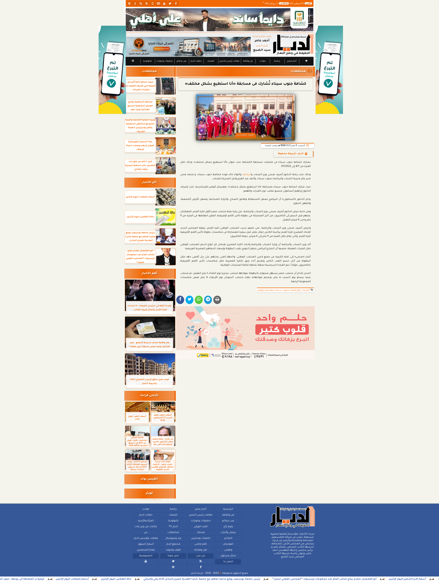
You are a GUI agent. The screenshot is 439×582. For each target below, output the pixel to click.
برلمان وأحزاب (228, 532)
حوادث (262, 61)
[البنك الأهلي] (219, 19)
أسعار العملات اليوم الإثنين (111, 579)
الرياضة (246, 174)
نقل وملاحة (200, 550)
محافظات (298, 71)
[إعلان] (112, 70)
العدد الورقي (200, 526)
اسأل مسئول (228, 556)
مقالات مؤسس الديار (146, 538)
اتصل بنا (228, 561)
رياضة (277, 61)
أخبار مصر (291, 61)
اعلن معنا (173, 556)
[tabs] (129, 3)
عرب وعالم (181, 61)
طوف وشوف (173, 550)
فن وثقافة (248, 61)
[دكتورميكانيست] (188, 47)
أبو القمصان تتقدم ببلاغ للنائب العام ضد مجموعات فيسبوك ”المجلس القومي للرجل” (363, 579)
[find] (141, 3)
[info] (135, 3)
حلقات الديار (196, 61)
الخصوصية (145, 556)
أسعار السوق (145, 544)
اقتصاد (210, 61)
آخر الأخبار (149, 182)
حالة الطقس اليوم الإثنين (155, 579)
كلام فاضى (200, 544)
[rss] (147, 3)
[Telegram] (208, 300)
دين (146, 532)
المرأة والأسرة (146, 521)
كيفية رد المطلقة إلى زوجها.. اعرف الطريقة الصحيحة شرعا (48, 579)
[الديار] (329, 70)
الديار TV (173, 526)
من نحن (200, 556)
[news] (158, 3)
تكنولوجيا (147, 61)
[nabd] (152, 3)
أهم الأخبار (149, 273)
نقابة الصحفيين (146, 550)
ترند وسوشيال (173, 538)
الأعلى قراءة (149, 395)
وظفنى (228, 550)
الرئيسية (228, 509)
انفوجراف (228, 544)
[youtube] (164, 3)
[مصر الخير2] (245, 332)
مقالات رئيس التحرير (229, 61)
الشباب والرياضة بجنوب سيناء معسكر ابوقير (284, 290)
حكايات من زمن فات (145, 526)
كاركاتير (228, 538)
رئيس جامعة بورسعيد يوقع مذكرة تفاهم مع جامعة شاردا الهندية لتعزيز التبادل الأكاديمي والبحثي (241, 579)
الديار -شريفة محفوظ (290, 153)
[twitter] (170, 3)
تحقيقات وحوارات (164, 61)
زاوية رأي (228, 526)
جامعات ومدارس (200, 538)
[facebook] (176, 3)
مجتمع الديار (173, 544)
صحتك (201, 532)
